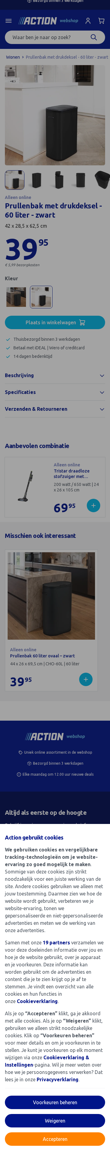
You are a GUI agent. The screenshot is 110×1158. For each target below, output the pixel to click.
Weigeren (55, 1120)
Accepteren (55, 1139)
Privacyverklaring (58, 1079)
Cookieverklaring (37, 1001)
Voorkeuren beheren (55, 1102)
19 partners (56, 942)
